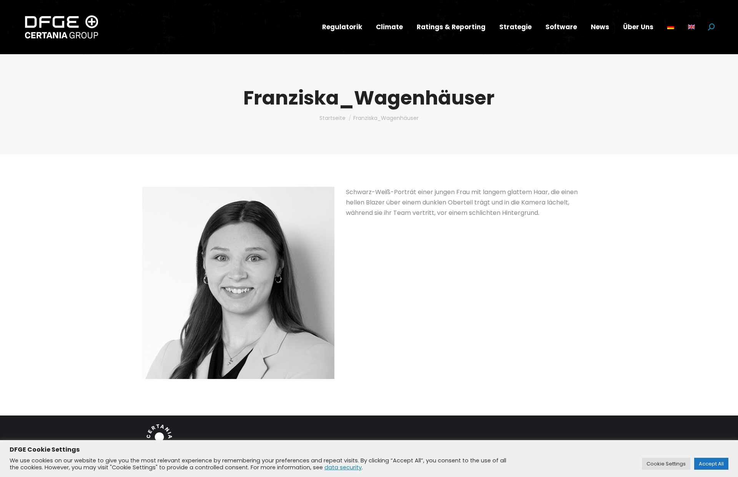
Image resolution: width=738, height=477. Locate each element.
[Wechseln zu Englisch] (691, 27)
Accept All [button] (711, 463)
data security (343, 467)
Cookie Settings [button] (666, 463)
